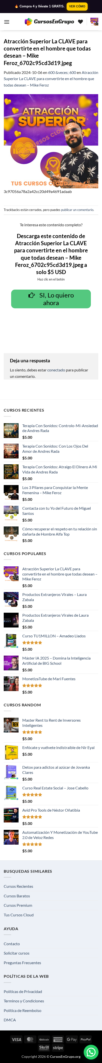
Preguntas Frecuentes (22, 962)
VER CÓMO (77, 6)
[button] (7, 22)
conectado (56, 369)
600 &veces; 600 (62, 72)
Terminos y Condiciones (24, 1000)
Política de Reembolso (22, 1010)
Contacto (12, 943)
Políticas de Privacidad (23, 991)
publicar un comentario (77, 210)
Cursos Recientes (18, 886)
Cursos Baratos (17, 895)
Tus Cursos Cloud (19, 914)
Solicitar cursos (16, 953)
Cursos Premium (18, 905)
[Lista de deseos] (80, 21)
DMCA (10, 1019)
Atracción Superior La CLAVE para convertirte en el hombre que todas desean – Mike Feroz (51, 78)
